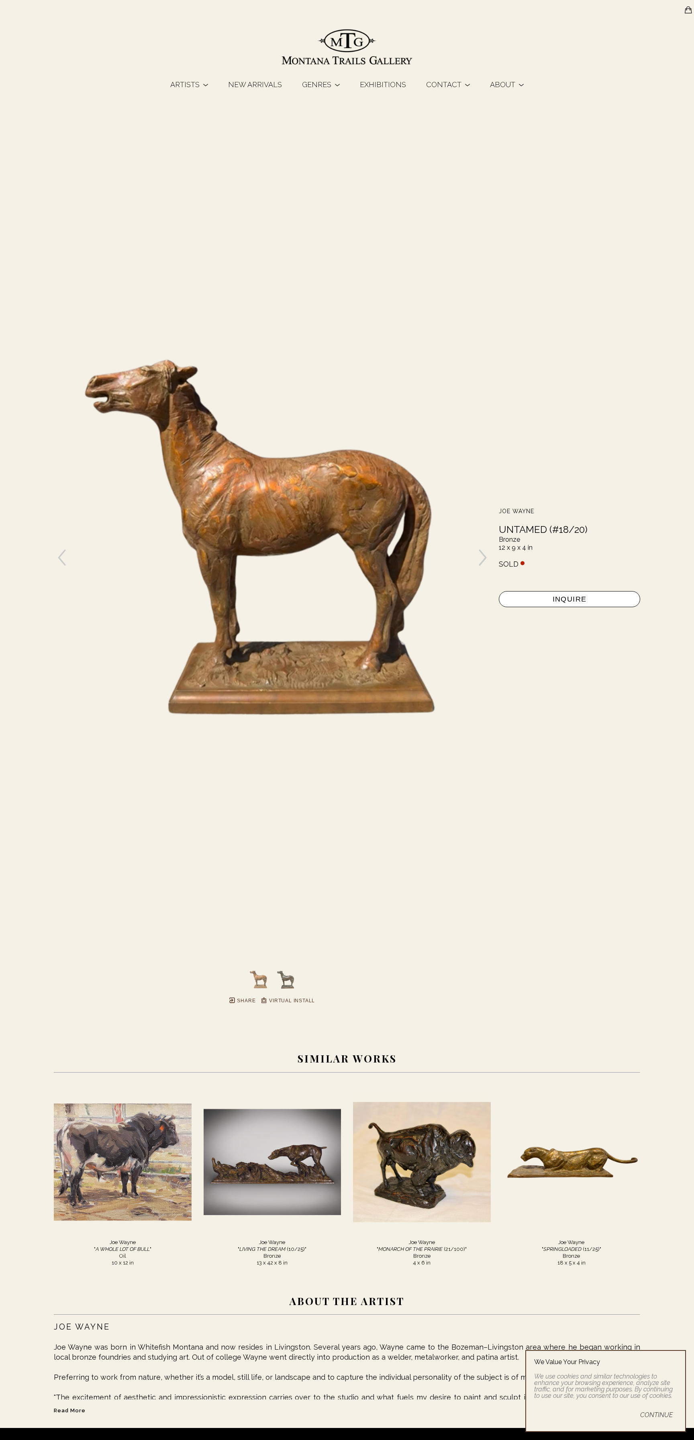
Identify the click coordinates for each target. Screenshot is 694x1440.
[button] (189, 84)
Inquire (570, 599)
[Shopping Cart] (688, 10)
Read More (70, 1410)
